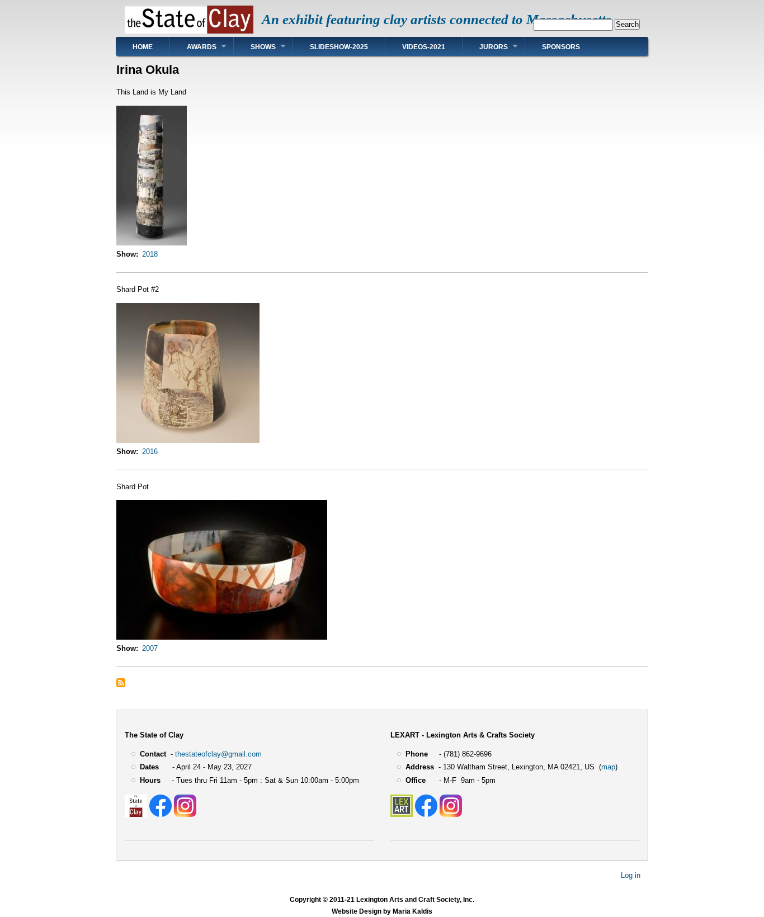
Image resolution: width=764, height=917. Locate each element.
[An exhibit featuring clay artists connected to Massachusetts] (189, 31)
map (608, 767)
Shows (263, 47)
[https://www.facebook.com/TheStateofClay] (160, 814)
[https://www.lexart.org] (401, 814)
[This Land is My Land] (151, 243)
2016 (150, 451)
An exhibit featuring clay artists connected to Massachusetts (436, 19)
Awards (201, 47)
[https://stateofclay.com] (136, 814)
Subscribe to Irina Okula (120, 682)
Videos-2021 (423, 47)
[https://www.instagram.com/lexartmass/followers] (451, 814)
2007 (150, 648)
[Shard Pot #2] (188, 440)
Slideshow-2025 (339, 47)
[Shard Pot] (221, 637)
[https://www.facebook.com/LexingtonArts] (426, 814)
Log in (630, 875)
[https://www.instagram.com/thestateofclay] (185, 814)
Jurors (493, 47)
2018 (150, 254)
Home (143, 47)
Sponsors (561, 47)
